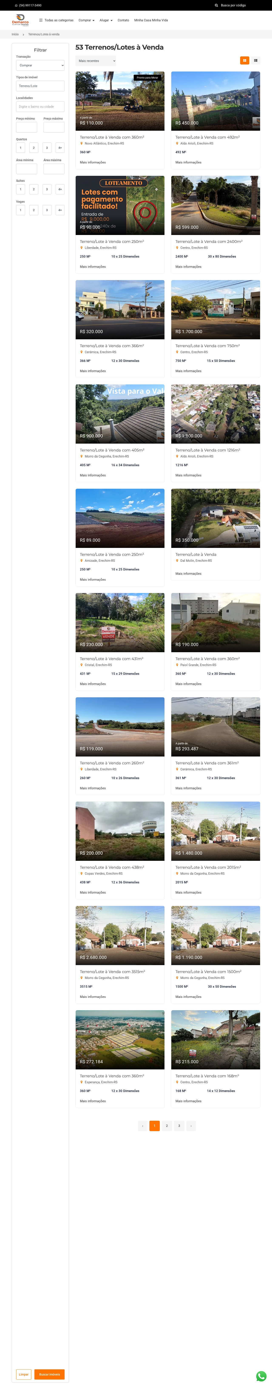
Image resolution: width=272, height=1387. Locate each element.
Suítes (20, 180)
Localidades (24, 98)
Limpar (23, 1374)
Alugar (105, 20)
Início (15, 34)
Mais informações (93, 162)
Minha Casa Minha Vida (151, 20)
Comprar (85, 20)
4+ (60, 147)
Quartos (21, 139)
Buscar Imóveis (49, 1374)
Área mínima (24, 160)
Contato (123, 20)
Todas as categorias (59, 20)
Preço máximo (53, 118)
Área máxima (52, 160)
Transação (23, 56)
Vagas (20, 201)
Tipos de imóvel (27, 77)
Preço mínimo (25, 118)
